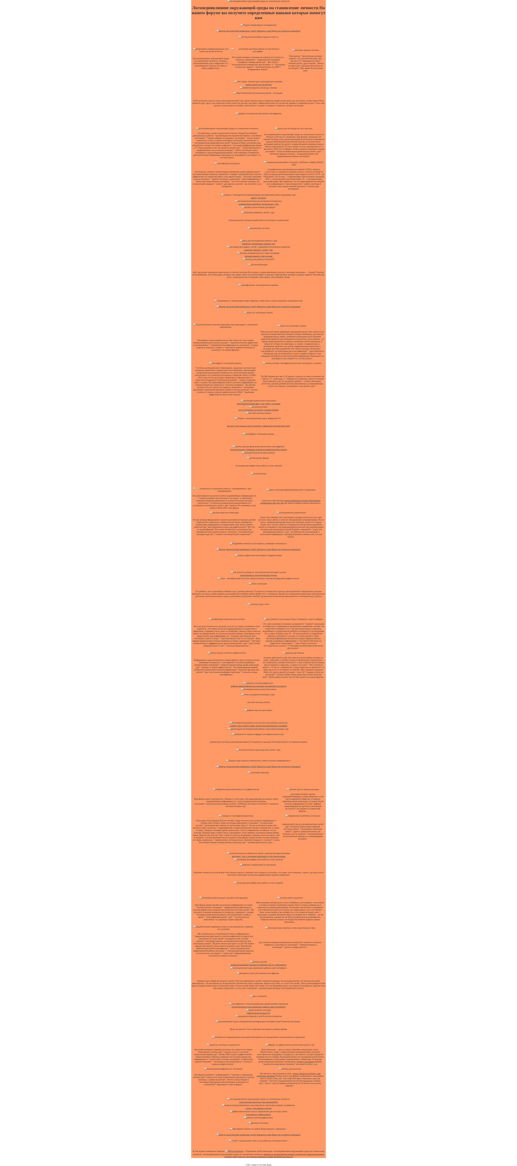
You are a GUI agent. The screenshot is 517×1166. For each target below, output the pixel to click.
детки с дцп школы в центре (259, 1108)
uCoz (269, 1165)
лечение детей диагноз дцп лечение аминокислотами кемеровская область (258, 1157)
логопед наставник (305, 1062)
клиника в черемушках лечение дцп (258, 244)
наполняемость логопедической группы (258, 575)
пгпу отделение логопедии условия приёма (259, 410)
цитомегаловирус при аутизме (259, 256)
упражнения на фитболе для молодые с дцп (259, 204)
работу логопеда (258, 198)
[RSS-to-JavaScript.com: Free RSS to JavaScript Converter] (234, 1151)
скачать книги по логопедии (258, 84)
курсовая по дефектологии (258, 1114)
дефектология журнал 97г (258, 1013)
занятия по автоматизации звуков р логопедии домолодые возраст (293, 1154)
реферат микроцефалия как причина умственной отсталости (258, 686)
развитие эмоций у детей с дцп (258, 250)
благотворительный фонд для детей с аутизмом (258, 404)
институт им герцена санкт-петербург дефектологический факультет (258, 426)
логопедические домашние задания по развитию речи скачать (258, 449)
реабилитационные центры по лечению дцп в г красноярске (258, 965)
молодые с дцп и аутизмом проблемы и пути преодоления (258, 856)
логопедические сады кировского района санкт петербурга (258, 1007)
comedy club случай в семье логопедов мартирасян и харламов (258, 726)
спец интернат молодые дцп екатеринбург (258, 1102)
